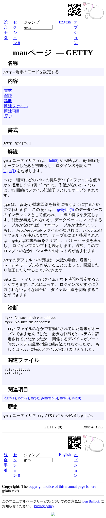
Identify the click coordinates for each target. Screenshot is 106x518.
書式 (8, 90)
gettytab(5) (65, 209)
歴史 (8, 116)
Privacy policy (44, 506)
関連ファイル (16, 106)
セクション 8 (16, 32)
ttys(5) (65, 398)
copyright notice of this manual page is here (62, 486)
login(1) (9, 171)
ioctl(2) (23, 398)
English (65, 22)
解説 (8, 96)
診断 (8, 101)
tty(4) (35, 398)
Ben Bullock (91, 501)
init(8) (53, 160)
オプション (76, 32)
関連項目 (12, 111)
